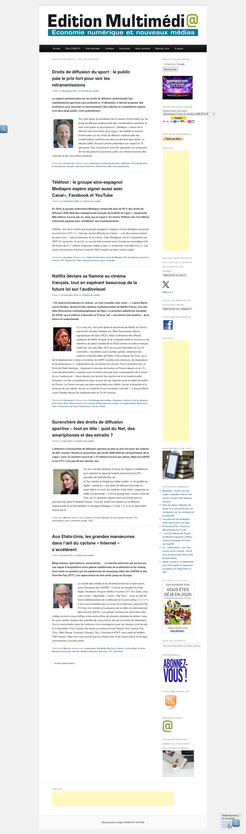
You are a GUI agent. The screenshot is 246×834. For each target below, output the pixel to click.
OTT (62, 260)
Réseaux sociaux (91, 260)
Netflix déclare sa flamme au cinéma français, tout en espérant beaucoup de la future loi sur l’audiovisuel (94, 282)
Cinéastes (117, 400)
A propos (179, 48)
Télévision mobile (79, 520)
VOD (90, 520)
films (66, 403)
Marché (67, 517)
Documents (124, 48)
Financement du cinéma (107, 403)
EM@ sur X (167, 292)
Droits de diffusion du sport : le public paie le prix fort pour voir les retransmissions (91, 78)
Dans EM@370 (72, 48)
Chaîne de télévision (110, 163)
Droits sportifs (59, 166)
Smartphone (58, 520)
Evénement (68, 400)
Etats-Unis (66, 651)
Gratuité (70, 166)
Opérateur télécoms (85, 166)
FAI (125, 257)
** (146, 600)
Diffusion (125, 163)
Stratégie (67, 257)
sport (102, 260)
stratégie (110, 260)
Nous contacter (142, 48)
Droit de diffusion (139, 163)
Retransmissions (121, 166)
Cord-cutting (131, 648)
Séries (95, 406)
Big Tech (111, 648)
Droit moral (57, 403)
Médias (84, 651)
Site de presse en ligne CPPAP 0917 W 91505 (123, 822)
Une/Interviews (92, 48)
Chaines (88, 517)
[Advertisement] (175, 200)
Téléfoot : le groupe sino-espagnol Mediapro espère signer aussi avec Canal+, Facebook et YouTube (87, 188)
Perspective (69, 163)
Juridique (109, 48)
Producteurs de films (68, 406)
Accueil (56, 48)
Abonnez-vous (162, 48)
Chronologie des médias (99, 400)
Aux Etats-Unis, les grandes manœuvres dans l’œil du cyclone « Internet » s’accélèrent (93, 542)
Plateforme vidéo (104, 166)
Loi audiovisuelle (128, 403)
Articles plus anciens (63, 663)
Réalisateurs (85, 406)
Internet (76, 651)
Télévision (118, 651)
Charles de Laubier (90, 90)
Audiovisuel (94, 163)
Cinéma (126, 400)
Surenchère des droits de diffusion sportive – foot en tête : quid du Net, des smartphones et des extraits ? (93, 428)
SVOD (102, 406)
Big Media (101, 648)
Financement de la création (82, 403)
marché (129, 517)
